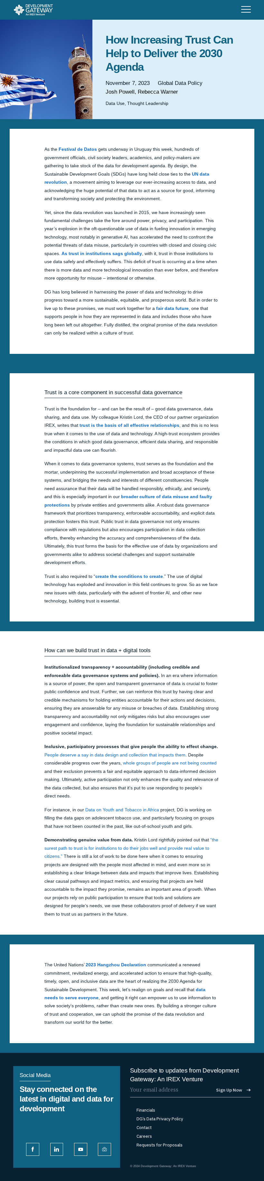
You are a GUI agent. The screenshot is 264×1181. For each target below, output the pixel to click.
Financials (146, 1110)
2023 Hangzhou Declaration (116, 964)
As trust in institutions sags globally (101, 253)
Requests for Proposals (160, 1145)
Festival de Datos (78, 149)
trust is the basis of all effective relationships (128, 425)
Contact (144, 1127)
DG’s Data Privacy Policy (160, 1119)
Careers (144, 1136)
